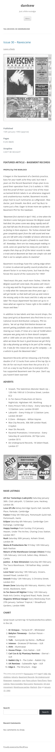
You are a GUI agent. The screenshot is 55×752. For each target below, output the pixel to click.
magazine (17, 680)
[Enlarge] (48, 57)
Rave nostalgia (17, 684)
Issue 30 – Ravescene (17, 42)
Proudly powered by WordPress (15, 747)
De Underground (42, 677)
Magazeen (7, 680)
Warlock (33, 687)
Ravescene (28, 673)
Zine (39, 687)
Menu (27, 18)
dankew (27, 5)
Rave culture (31, 680)
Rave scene (28, 684)
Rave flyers (42, 680)
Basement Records (26, 677)
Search (6, 708)
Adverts (14, 677)
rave (23, 680)
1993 (45, 673)
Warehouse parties (21, 687)
